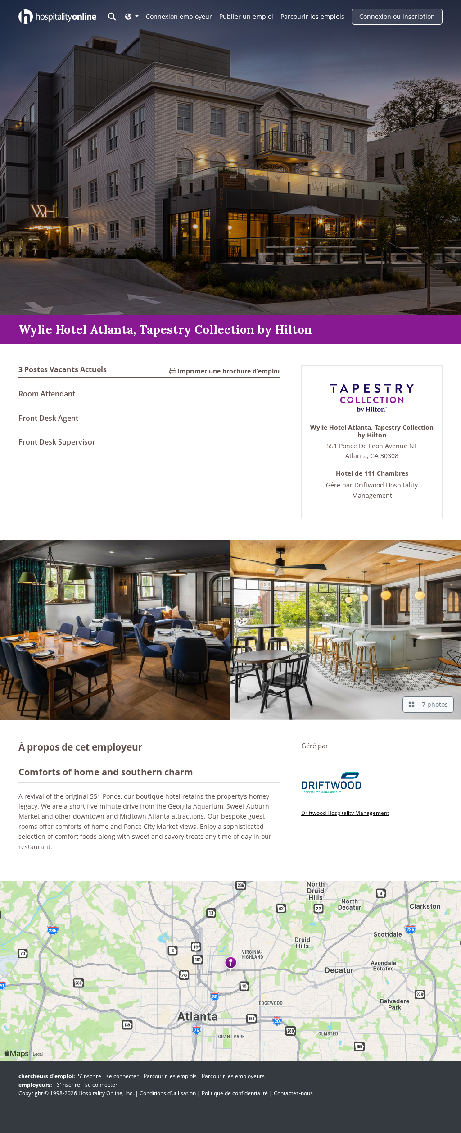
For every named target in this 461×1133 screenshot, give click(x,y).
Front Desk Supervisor (56, 442)
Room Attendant (46, 394)
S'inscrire (89, 1076)
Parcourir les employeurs (233, 1076)
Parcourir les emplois (312, 16)
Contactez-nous (293, 1093)
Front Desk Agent (48, 418)
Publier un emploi (246, 16)
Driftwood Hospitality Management (345, 813)
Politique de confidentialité (235, 1093)
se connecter (122, 1076)
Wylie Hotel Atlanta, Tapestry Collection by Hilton (372, 431)
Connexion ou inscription (397, 16)
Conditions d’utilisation (168, 1093)
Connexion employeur (179, 16)
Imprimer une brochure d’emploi (228, 371)
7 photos (433, 704)
